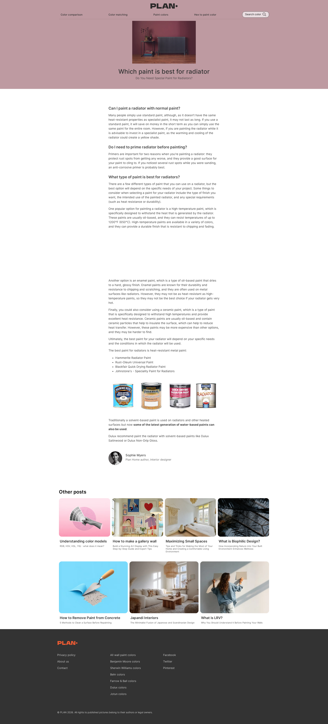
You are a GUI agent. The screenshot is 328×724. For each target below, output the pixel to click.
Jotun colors (118, 694)
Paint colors (160, 14)
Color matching (117, 14)
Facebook (169, 655)
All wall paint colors (123, 655)
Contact (62, 668)
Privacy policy (66, 655)
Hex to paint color (205, 14)
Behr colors (117, 674)
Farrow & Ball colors (123, 681)
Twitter (167, 661)
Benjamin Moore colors (125, 661)
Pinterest (169, 668)
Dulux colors (118, 687)
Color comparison (72, 14)
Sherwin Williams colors (125, 668)
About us (63, 661)
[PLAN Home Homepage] (164, 6)
